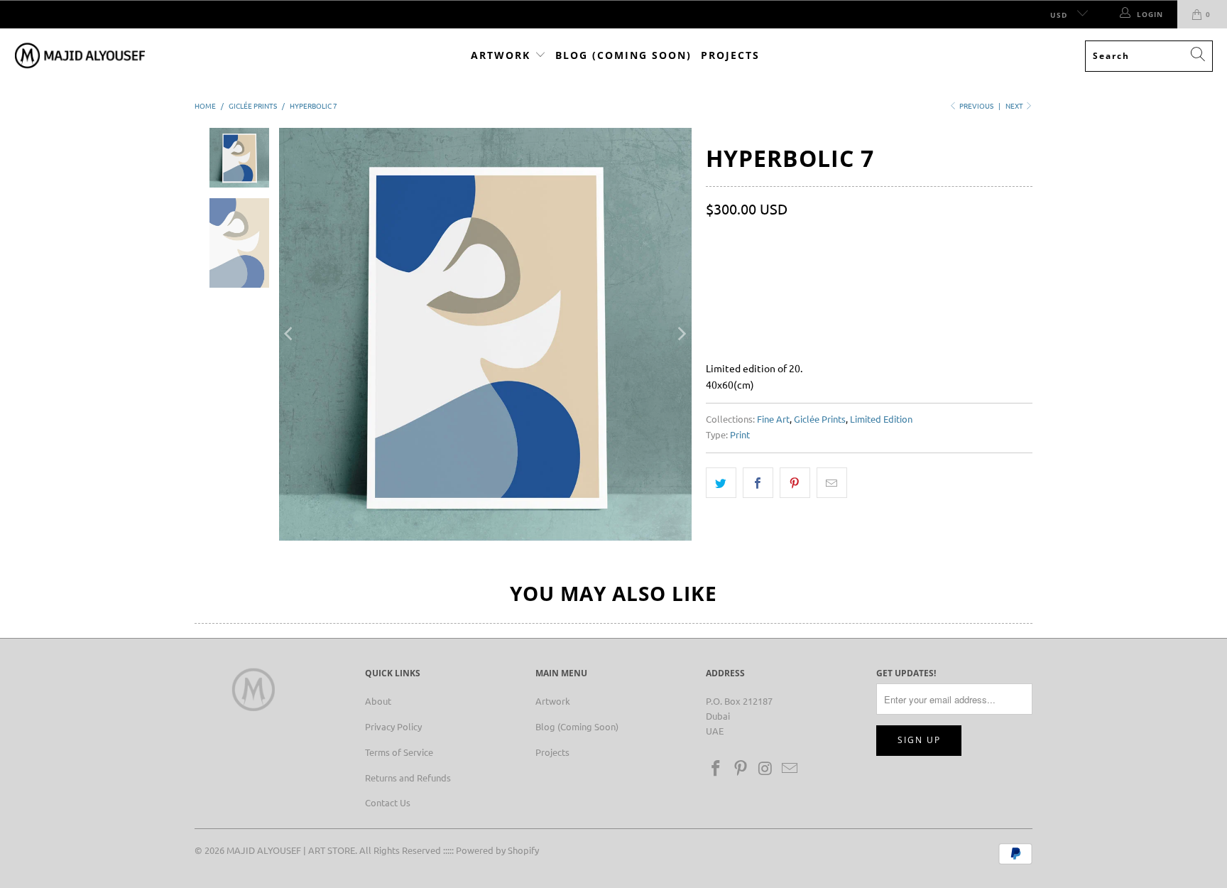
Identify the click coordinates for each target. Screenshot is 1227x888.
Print (740, 434)
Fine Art (773, 419)
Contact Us (387, 802)
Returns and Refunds (408, 777)
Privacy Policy (393, 726)
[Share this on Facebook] (758, 482)
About (378, 701)
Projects (730, 55)
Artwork (503, 55)
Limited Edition (881, 419)
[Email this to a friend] (832, 482)
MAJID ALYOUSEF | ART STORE (291, 850)
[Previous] (289, 334)
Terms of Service (399, 752)
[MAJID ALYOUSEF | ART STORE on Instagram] (765, 768)
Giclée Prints (820, 419)
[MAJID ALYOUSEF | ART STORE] (80, 56)
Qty (714, 238)
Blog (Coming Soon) (623, 55)
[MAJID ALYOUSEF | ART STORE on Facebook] (716, 768)
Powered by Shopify (497, 850)
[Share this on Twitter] (721, 482)
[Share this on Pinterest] (795, 482)
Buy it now (949, 305)
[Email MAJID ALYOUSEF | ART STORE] (790, 768)
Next (1015, 105)
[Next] (681, 334)
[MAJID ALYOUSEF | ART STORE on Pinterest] (741, 768)
